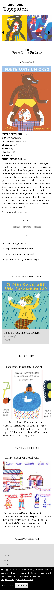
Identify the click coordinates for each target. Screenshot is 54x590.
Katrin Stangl (28, 62)
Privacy (7, 565)
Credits (7, 560)
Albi (16, 145)
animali (16, 226)
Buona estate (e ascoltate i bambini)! (24, 366)
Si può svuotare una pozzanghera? (22, 332)
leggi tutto (29, 435)
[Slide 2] (28, 50)
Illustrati (20, 141)
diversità (27, 226)
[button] (4, 33)
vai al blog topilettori (27, 539)
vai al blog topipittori (27, 448)
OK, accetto (7, 585)
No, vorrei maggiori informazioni (17, 579)
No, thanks (21, 585)
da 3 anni (11, 152)
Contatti (7, 556)
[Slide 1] (25, 50)
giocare (37, 226)
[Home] (15, 8)
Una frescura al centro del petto (22, 457)
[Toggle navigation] (48, 8)
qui (21, 212)
